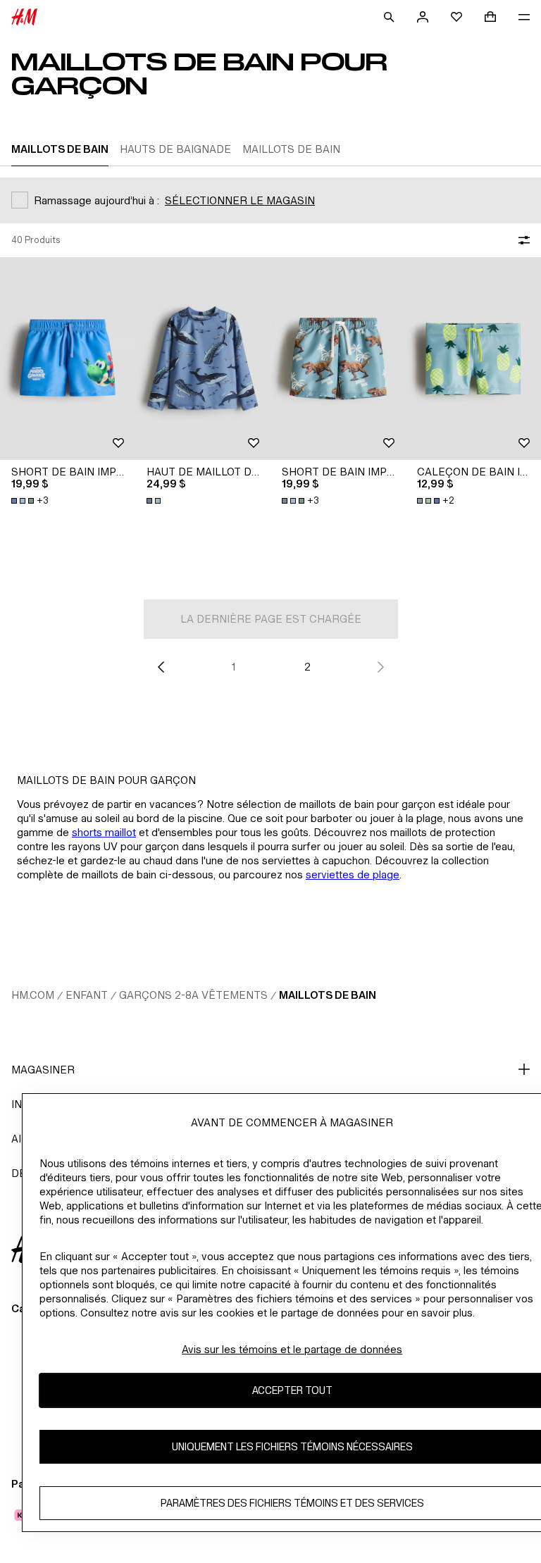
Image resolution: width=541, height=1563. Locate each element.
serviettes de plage (352, 874)
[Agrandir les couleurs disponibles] (155, 500)
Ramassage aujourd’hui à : (96, 200)
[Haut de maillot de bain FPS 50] (202, 358)
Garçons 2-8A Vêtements (193, 995)
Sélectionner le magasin (240, 200)
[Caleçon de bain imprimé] (473, 358)
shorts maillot (104, 832)
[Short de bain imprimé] (67, 358)
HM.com (32, 995)
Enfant (87, 995)
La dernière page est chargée (270, 619)
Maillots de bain (327, 995)
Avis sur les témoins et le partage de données (292, 1349)
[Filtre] (521, 240)
